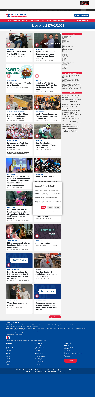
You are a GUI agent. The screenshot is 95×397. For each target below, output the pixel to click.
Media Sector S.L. (57, 211)
